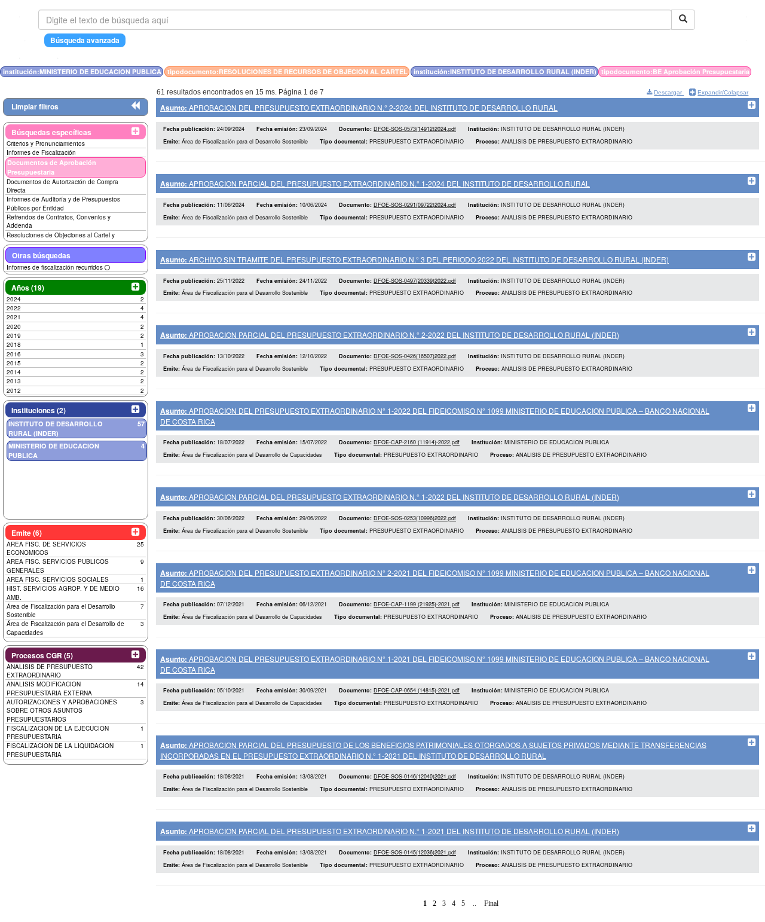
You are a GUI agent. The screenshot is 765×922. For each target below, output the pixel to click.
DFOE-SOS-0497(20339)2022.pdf (415, 281)
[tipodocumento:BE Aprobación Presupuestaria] (763, 71)
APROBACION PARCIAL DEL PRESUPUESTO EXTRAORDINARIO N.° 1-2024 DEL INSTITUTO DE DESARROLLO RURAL (375, 183)
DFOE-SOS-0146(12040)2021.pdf (415, 776)
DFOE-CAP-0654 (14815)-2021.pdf (417, 690)
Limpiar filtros (35, 106)
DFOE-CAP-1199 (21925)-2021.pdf (417, 604)
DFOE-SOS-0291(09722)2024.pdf (415, 205)
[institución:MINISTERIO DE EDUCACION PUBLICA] (753, 71)
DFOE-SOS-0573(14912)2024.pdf (415, 129)
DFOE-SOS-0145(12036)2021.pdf (415, 852)
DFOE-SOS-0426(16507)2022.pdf (415, 356)
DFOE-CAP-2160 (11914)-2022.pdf (417, 442)
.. (474, 903)
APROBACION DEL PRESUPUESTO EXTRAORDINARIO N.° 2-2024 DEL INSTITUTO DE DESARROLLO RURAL (359, 107)
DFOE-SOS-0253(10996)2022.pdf (415, 518)
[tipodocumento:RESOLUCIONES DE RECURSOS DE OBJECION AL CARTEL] (757, 71)
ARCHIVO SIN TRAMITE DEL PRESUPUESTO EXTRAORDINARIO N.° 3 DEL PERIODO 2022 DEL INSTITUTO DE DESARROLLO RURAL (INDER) (414, 259)
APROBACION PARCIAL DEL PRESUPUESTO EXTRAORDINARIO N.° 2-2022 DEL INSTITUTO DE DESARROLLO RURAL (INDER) (389, 334)
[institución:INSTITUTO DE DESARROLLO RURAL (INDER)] (761, 71)
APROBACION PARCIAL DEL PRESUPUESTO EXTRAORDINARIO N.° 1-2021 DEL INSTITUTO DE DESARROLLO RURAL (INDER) (389, 831)
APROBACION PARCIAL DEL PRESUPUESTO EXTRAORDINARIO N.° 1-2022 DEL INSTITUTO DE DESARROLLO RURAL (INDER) (389, 496)
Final (491, 903)
